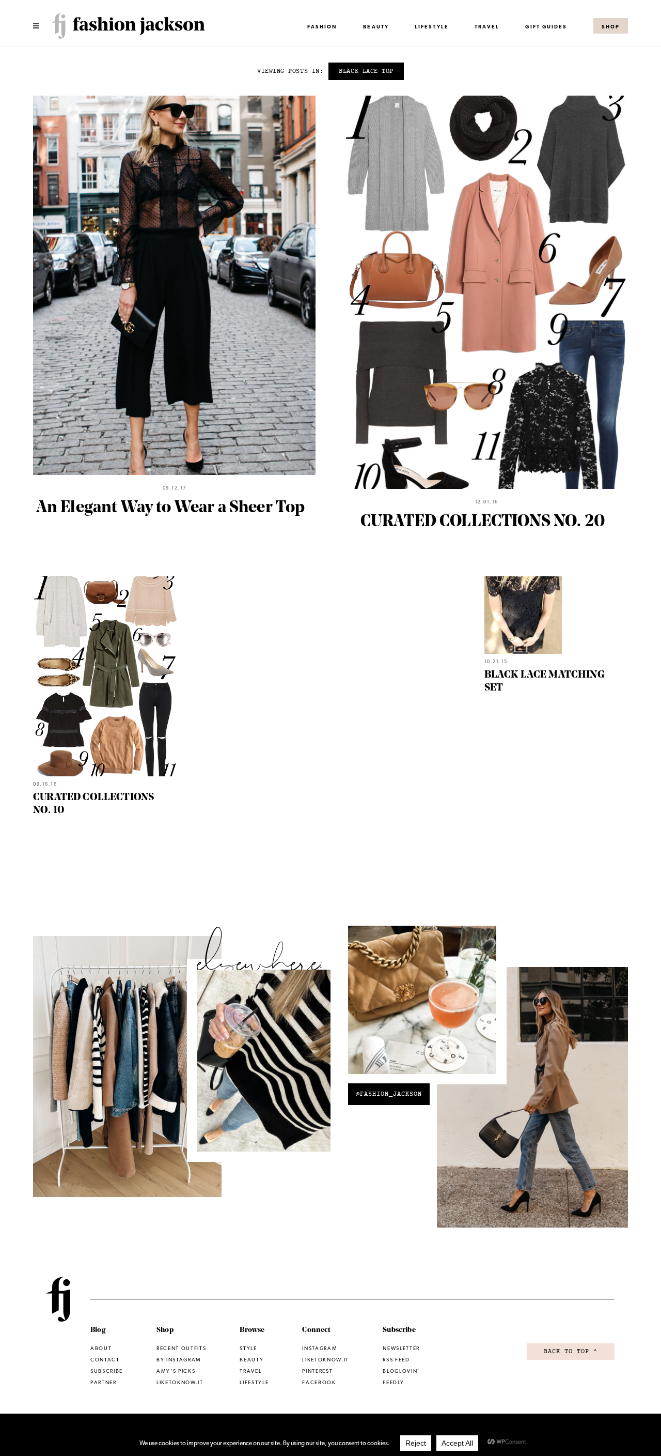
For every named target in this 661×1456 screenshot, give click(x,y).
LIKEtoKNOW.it (325, 1359)
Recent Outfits (181, 1348)
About (101, 1348)
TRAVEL (487, 26)
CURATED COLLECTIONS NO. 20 (482, 522)
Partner (103, 1382)
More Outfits (533, 1105)
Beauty (376, 26)
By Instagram (178, 1359)
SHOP (611, 26)
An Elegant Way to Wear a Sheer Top (170, 508)
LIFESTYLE (432, 26)
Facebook (319, 1382)
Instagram (264, 1067)
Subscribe (106, 1371)
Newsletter (401, 1348)
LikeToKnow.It (179, 1382)
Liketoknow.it (127, 1075)
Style (248, 1348)
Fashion (322, 26)
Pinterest (422, 1008)
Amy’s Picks (175, 1371)
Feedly (393, 1382)
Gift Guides (546, 26)
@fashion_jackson (389, 1094)
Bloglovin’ (401, 1371)
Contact (105, 1359)
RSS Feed (396, 1359)
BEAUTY (251, 1359)
